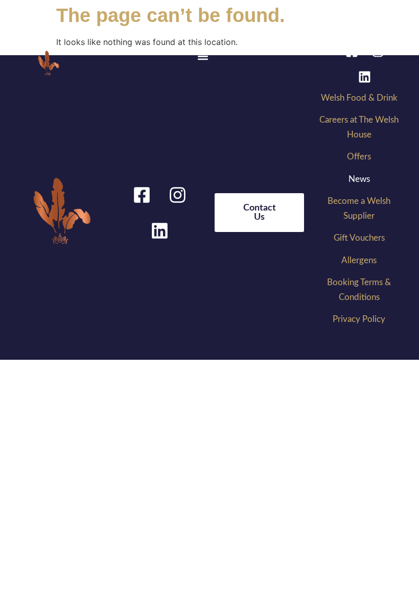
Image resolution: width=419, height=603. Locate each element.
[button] (203, 56)
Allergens (359, 260)
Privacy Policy (359, 319)
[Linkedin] (365, 76)
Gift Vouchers (359, 238)
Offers (359, 156)
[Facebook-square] (351, 51)
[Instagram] (377, 51)
